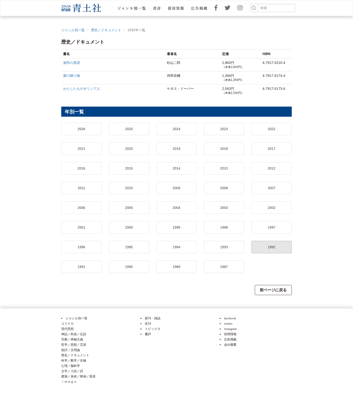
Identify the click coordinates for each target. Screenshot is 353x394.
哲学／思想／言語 (73, 344)
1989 (176, 267)
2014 (176, 168)
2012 (271, 168)
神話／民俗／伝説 (73, 334)
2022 (271, 129)
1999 (176, 227)
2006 (81, 208)
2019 (176, 149)
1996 (81, 247)
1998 (224, 227)
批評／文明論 (70, 350)
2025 (129, 129)
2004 (176, 208)
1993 (224, 247)
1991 (81, 267)
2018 (224, 149)
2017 (271, 149)
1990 (129, 267)
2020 (129, 149)
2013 (224, 168)
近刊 (148, 323)
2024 (176, 129)
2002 (271, 208)
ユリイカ (67, 323)
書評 (148, 334)
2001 (81, 227)
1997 (271, 227)
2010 (129, 188)
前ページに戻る (273, 290)
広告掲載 (230, 339)
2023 (224, 129)
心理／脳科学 (70, 366)
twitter (228, 323)
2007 (271, 188)
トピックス (152, 329)
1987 (224, 267)
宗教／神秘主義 (72, 339)
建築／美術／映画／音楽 (78, 376)
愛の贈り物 (71, 76)
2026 (81, 129)
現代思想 (67, 329)
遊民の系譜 (71, 63)
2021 (81, 149)
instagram (230, 329)
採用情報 (230, 334)
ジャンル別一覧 (73, 30)
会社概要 (230, 344)
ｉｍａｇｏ (69, 381)
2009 (176, 188)
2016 (81, 168)
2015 (129, 168)
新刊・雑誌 (152, 318)
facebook (230, 318)
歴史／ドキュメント (106, 30)
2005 (129, 208)
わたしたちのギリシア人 (81, 89)
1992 (271, 247)
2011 (81, 188)
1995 (129, 247)
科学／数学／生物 (73, 360)
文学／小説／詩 (72, 371)
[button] (131, 8)
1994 (176, 247)
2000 (129, 227)
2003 (224, 208)
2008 (224, 188)
